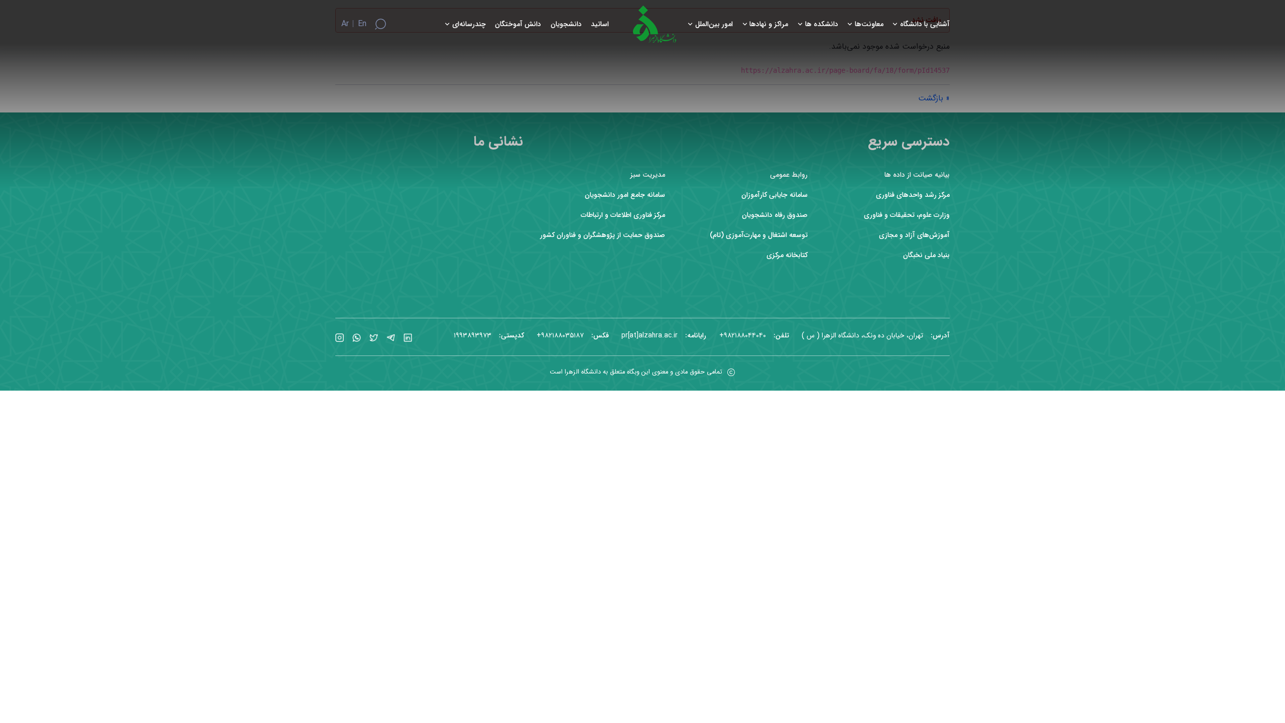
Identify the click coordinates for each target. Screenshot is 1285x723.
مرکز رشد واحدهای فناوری (913, 195)
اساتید (600, 24)
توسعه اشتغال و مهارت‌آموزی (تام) (759, 235)
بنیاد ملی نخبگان (926, 255)
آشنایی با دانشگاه (925, 24)
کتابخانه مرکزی (787, 255)
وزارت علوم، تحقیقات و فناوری (907, 215)
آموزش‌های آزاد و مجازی (914, 235)
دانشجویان (566, 24)
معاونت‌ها (869, 24)
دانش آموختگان (518, 24)
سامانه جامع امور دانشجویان (625, 195)
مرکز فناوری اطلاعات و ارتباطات (623, 215)
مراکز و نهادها (768, 24)
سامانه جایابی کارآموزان (774, 195)
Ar (345, 24)
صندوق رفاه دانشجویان (775, 215)
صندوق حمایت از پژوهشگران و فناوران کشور (602, 235)
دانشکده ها (821, 24)
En (362, 24)
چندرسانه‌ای (469, 24)
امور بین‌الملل (714, 24)
